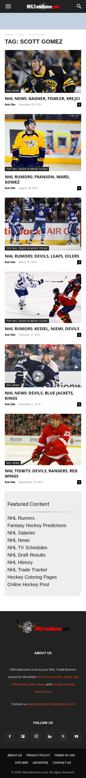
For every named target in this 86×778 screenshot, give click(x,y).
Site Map (21, 763)
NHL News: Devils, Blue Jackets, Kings (39, 395)
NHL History (20, 562)
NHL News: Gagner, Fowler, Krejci (42, 98)
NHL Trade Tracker (27, 569)
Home (9, 34)
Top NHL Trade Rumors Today (27, 169)
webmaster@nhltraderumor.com (51, 704)
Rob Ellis (10, 104)
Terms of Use (64, 755)
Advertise (40, 763)
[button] (8, 6)
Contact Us (62, 763)
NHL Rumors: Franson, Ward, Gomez (37, 179)
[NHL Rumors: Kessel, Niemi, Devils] (43, 297)
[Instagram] (36, 736)
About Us (14, 755)
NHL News (12, 90)
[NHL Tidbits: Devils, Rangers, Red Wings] (43, 439)
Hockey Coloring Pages (32, 577)
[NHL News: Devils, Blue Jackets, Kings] (43, 365)
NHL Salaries (21, 532)
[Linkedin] (49, 736)
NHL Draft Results (26, 555)
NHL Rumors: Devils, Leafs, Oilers (42, 256)
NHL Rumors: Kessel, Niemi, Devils (42, 328)
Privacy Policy (38, 755)
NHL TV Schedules (27, 547)
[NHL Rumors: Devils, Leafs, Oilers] (43, 224)
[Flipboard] (23, 736)
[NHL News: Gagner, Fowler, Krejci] (43, 71)
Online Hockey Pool (28, 584)
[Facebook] (9, 736)
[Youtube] (76, 736)
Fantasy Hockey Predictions (36, 525)
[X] (63, 736)
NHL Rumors (21, 518)
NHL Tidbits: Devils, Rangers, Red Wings (41, 473)
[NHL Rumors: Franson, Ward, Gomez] (43, 142)
